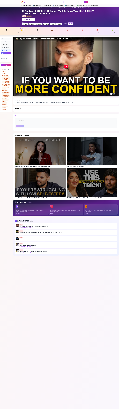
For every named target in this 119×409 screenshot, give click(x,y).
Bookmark (5, 44)
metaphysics (4, 104)
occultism (3, 101)
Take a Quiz (6, 50)
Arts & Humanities (37, 5)
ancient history (4, 106)
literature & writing (5, 93)
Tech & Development (70, 5)
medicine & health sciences (6, 96)
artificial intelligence (5, 92)
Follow (71, 23)
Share (4, 38)
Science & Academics (59, 5)
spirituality (4, 109)
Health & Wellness (48, 5)
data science (4, 90)
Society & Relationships (93, 5)
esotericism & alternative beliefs (6, 78)
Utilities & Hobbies (31, 7)
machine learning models (6, 85)
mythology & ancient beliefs (6, 82)
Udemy (3, 71)
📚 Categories (31, 1)
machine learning (5, 87)
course (3, 73)
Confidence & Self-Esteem (48, 7)
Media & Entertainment (27, 5)
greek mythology (5, 99)
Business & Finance (81, 5)
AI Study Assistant (7, 53)
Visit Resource (29, 19)
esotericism (4, 98)
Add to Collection (7, 47)
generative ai (5, 75)
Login (86, 1)
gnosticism (4, 107)
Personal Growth (39, 7)
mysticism (4, 88)
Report (7, 55)
